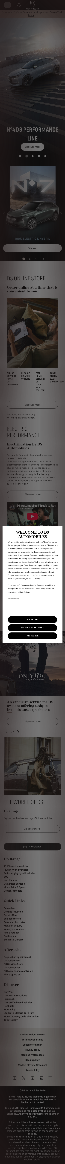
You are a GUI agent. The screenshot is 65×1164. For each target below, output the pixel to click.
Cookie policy (40, 589)
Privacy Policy (13, 599)
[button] (32, 627)
